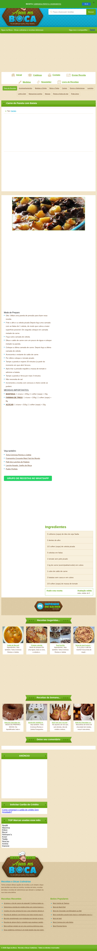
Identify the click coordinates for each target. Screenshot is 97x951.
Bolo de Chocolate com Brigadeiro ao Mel (67, 911)
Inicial (19, 75)
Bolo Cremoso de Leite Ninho (63, 922)
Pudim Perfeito (12, 469)
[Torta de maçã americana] (83, 634)
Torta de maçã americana (83, 645)
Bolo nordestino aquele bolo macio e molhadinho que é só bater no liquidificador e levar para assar (74, 915)
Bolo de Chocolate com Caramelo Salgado (83, 722)
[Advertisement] (48, 54)
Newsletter (46, 82)
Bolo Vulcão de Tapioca (61, 903)
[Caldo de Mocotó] (13, 634)
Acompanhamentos (25, 88)
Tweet (92, 30)
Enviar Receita (79, 75)
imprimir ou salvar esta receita (48, 606)
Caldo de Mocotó (13, 645)
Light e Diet (22, 94)
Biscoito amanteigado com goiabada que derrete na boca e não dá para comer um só (25, 918)
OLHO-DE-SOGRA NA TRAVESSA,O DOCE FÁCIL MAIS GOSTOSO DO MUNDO (36, 722)
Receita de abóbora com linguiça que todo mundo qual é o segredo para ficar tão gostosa (25, 915)
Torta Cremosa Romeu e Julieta (18, 455)
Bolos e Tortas (54, 88)
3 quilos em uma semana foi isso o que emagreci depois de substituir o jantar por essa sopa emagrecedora (25, 911)
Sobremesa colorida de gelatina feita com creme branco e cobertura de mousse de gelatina (25, 907)
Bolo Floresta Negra (60, 926)
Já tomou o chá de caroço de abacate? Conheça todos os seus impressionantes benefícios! (25, 903)
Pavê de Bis (60, 645)
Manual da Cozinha (35, 94)
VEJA (86, 4)
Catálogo (37, 75)
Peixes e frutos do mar (60, 94)
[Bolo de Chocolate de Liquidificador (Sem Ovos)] (13, 712)
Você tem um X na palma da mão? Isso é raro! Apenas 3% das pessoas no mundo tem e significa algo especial (60, 722)
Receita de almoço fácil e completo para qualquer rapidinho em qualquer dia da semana (25, 922)
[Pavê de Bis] (60, 634)
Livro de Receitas (70, 82)
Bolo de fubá (57, 918)
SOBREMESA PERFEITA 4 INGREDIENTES (47, 4)
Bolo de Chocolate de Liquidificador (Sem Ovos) (13, 722)
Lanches (90, 88)
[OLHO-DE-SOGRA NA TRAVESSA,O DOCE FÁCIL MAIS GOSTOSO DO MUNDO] (36, 712)
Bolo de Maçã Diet (59, 907)
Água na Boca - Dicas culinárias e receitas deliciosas (22, 13)
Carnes (64, 88)
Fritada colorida (36, 645)
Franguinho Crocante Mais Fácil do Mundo (23, 458)
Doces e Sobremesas (77, 88)
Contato (56, 75)
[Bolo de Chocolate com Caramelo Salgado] (83, 712)
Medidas (27, 82)
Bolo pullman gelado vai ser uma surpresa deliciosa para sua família (25, 926)
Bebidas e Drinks (41, 88)
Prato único (75, 94)
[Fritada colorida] (36, 634)
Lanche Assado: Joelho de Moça (19, 465)
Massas (47, 94)
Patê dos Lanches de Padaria (17, 462)
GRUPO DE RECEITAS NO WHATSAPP (28, 478)
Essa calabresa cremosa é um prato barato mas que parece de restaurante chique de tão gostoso (25, 930)
